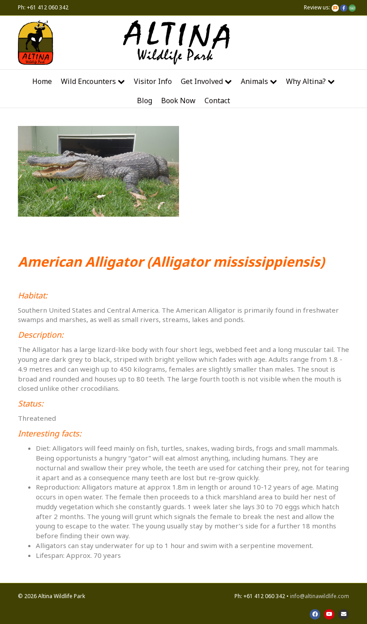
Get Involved (202, 81)
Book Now (178, 100)
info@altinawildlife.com (319, 596)
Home (42, 81)
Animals (254, 81)
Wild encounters (88, 81)
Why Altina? (306, 81)
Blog (144, 100)
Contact (217, 100)
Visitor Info (153, 81)
